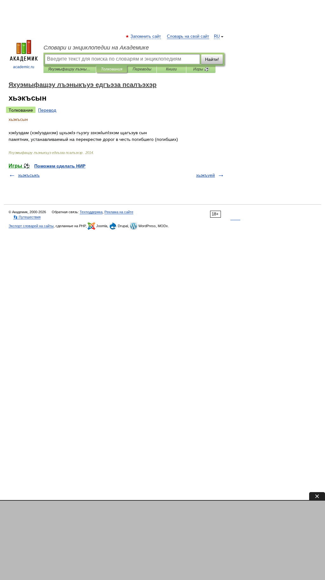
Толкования (111, 69)
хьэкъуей (205, 175)
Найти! (212, 59)
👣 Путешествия (27, 217)
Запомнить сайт (146, 36)
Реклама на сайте (118, 212)
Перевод (47, 110)
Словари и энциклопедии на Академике (96, 47)
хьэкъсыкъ (29, 175)
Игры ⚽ (201, 69)
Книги (171, 69)
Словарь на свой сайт (188, 36)
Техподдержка (91, 212)
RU (217, 36)
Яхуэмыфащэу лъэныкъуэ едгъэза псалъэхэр (69, 69)
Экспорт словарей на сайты (31, 226)
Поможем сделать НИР (59, 165)
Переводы (142, 69)
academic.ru (23, 67)
